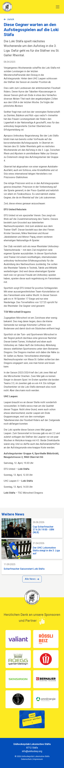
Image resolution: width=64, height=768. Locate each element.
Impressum (38, 759)
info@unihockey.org (32, 751)
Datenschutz (26, 759)
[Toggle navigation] (58, 7)
